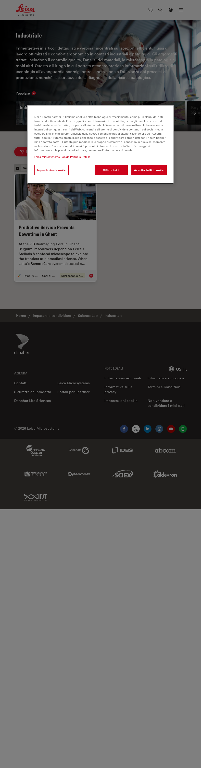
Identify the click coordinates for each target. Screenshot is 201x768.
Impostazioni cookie (51, 170)
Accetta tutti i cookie (149, 170)
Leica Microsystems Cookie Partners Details (62, 157)
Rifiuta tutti (111, 170)
